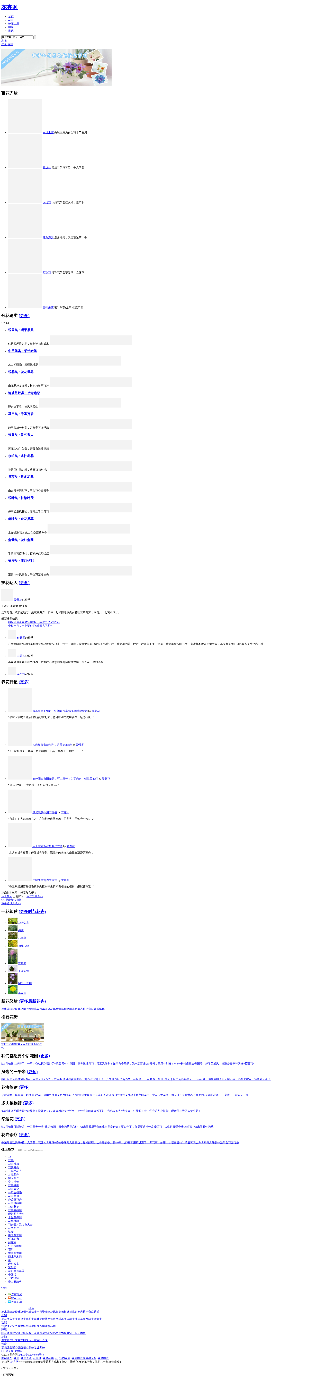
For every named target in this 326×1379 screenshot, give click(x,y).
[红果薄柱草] (81, 343)
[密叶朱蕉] (25, 307)
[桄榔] (54, 511)
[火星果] (54, 490)
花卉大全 (13, 1188)
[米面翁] (80, 364)
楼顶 (20, 1333)
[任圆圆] (12, 637)
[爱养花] (7, 599)
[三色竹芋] (127, 385)
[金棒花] (90, 469)
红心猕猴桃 (15, 1246)
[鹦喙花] (118, 427)
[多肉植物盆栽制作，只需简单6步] (20, 744)
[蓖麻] (72, 511)
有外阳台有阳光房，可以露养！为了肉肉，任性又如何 (65, 778)
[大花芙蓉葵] (72, 469)
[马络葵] (118, 553)
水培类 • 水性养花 (21, 456)
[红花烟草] (109, 385)
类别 (4, 1315)
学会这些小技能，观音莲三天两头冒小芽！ (175, 1110)
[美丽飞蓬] (100, 385)
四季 (26, 1340)
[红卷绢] (125, 532)
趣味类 (5, 1318)
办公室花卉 (15, 1199)
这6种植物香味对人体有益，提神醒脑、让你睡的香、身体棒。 (86, 1142)
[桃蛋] (90, 553)
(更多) (24, 315)
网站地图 (6, 1358)
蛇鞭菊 (22, 963)
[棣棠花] (109, 427)
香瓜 (96, 1009)
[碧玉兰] (127, 574)
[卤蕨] (12, 930)
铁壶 (11, 1231)
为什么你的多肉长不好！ (92, 1110)
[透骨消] (107, 364)
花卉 (11, 20)
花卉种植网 (15, 1203)
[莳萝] (90, 448)
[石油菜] (98, 364)
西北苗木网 (15, 1256)
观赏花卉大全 (16, 1213)
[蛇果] (109, 490)
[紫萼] (63, 469)
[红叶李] (109, 343)
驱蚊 (47, 1326)
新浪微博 (16, 899)
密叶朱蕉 (48, 307)
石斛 (11, 1249)
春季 (4, 1340)
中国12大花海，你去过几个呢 (169, 1095)
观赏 (4, 1326)
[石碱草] (12, 938)
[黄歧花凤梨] (63, 574)
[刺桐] (70, 532)
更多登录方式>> (11, 903)
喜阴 (45, 1340)
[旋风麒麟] (52, 532)
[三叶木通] (63, 490)
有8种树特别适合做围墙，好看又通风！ (198, 1063)
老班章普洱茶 (16, 1271)
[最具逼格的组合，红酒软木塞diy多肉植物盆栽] (20, 710)
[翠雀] (72, 448)
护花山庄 (13, 23)
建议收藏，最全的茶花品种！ (62, 1126)
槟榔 (102, 1009)
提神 (36, 1326)
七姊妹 (30, 1009)
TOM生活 (14, 1278)
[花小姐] (12, 674)
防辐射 (30, 1326)
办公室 (49, 1333)
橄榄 (69, 1009)
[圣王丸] (98, 532)
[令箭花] (72, 385)
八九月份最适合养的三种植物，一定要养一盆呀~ (135, 1079)
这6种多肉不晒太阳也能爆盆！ (19, 1110)
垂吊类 (62, 1318)
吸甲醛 (22, 1326)
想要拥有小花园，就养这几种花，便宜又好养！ (84, 1063)
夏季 (9, 1340)
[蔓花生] (12, 993)
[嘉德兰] (72, 574)
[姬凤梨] (90, 511)
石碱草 (22, 938)
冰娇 (74, 1009)
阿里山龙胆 (25, 983)
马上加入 (6, 896)
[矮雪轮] (63, 448)
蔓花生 (22, 993)
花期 (4, 1336)
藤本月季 (39, 1009)
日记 (11, 30)
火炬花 (47, 202)
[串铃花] (81, 427)
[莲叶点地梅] (43, 406)
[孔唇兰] (81, 448)
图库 (11, 27)
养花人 (21, 655)
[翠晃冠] (107, 532)
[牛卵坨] (90, 490)
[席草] (52, 364)
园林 (83, 1333)
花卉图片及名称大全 (20, 1224)
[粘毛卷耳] (43, 364)
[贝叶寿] (81, 553)
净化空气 (12, 1326)
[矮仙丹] (54, 343)
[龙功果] (100, 490)
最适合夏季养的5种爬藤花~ (238, 1063)
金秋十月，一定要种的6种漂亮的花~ (30, 625)
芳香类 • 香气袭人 (21, 435)
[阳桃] (127, 490)
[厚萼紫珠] (90, 343)
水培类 (90, 1318)
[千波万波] (12, 971)
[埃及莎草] (100, 469)
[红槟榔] (118, 343)
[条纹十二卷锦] (61, 532)
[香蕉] (72, 490)
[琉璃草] (107, 406)
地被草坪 (80, 1318)
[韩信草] (80, 406)
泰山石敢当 (15, 1281)
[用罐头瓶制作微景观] (20, 880)
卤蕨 (21, 930)
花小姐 (21, 674)
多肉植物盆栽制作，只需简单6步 (52, 744)
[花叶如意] (12, 922)
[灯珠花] (25, 272)
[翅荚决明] (12, 945)
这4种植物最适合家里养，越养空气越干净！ (79, 1079)
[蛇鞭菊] (12, 963)
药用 (53, 1326)
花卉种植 (13, 1163)
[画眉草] (116, 406)
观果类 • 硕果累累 (21, 330)
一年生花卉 (15, 1171)
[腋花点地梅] (100, 553)
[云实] (127, 511)
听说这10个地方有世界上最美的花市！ (129, 1095)
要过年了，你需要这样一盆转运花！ (143, 1126)
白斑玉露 (48, 132)
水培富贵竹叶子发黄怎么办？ (186, 1142)
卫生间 (76, 1333)
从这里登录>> (34, 896)
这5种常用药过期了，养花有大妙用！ (146, 1142)
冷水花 (5, 1009)
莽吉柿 (81, 1009)
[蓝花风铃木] (118, 511)
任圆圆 (21, 637)
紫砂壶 (12, 1267)
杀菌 (42, 1326)
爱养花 (18, 599)
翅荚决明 (23, 945)
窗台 (9, 1333)
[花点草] (98, 406)
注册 (10, 44)
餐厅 (26, 1333)
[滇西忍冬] (118, 385)
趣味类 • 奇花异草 (21, 519)
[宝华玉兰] (100, 448)
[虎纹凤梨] (127, 343)
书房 (64, 1333)
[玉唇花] (81, 469)
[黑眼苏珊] (100, 427)
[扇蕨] (88, 532)
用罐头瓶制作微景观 (45, 880)
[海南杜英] (109, 511)
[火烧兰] (100, 574)
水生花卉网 (15, 1217)
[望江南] (70, 406)
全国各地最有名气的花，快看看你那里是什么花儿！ (74, 1095)
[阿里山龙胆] (81, 511)
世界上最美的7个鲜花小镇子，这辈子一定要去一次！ (219, 1095)
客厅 (31, 1333)
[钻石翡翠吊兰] (54, 427)
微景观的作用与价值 (45, 812)
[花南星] (54, 469)
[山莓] (81, 490)
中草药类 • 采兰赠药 (22, 351)
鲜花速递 (13, 1238)
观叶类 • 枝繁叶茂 (21, 498)
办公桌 (57, 1333)
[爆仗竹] (72, 427)
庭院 (15, 1333)
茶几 (36, 1333)
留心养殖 (17, 1347)
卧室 (69, 1333)
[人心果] (72, 343)
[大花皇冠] (90, 385)
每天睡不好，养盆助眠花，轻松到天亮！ (246, 1079)
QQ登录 (6, 899)
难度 (4, 1343)
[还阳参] (70, 364)
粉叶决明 (20, 1009)
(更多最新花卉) (32, 1001)
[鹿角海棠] (25, 237)
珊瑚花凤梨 (51, 1009)
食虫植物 (13, 1181)
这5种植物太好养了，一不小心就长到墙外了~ (28, 1063)
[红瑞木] (100, 343)
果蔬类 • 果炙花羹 (21, 477)
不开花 (33, 1340)
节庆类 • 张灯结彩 (21, 561)
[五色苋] (63, 385)
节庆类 (54, 1318)
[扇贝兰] (127, 469)
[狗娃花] (61, 406)
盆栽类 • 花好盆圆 (21, 540)
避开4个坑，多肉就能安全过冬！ (57, 1110)
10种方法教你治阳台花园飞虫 (221, 1142)
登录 (4, 44)
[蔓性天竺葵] (63, 553)
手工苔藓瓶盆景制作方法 (47, 846)
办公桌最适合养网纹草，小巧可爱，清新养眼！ (193, 1079)
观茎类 (46, 1318)
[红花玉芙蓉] (127, 553)
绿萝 (12, 1009)
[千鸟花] (118, 574)
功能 (4, 1322)
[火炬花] (25, 202)
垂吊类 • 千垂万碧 (21, 414)
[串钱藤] (63, 427)
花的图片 (13, 1228)
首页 (11, 16)
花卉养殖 (13, 1196)
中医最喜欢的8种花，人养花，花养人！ (25, 1142)
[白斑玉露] (25, 132)
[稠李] (118, 448)
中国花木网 (15, 1235)
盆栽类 (98, 1318)
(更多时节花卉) (32, 911)
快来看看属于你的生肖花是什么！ (100, 1126)
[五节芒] (81, 385)
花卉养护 (13, 1206)
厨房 (42, 1333)
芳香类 (14, 1318)
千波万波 (23, 971)
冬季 (20, 1340)
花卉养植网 (15, 1210)
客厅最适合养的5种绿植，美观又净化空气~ (34, 622)
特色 (31, 1308)
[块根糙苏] (54, 448)
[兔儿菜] (54, 385)
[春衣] (79, 532)
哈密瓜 (90, 1009)
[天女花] (109, 448)
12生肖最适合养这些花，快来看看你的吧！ (190, 1126)
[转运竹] (25, 167)
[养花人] (12, 655)
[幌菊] (54, 574)
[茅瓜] (89, 364)
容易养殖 (6, 1347)
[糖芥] (61, 364)
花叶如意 (23, 922)
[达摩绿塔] (63, 511)
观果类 (22, 1318)
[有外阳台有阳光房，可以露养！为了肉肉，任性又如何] (20, 778)
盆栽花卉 (13, 1174)
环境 (4, 1329)
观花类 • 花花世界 (21, 372)
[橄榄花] (90, 427)
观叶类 (38, 1318)
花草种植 (13, 1221)
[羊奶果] (118, 490)
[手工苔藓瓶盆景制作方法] (20, 846)
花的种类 (13, 1167)
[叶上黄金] (109, 574)
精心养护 (28, 1347)
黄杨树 (62, 1009)
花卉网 (9, 7)
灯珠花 (47, 272)
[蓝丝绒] (72, 553)
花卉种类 (13, 1185)
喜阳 (39, 1340)
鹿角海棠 (48, 237)
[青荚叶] (109, 553)
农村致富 (13, 1263)
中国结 (12, 1274)
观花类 (30, 1318)
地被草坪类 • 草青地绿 (24, 393)
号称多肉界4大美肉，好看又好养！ (128, 1110)
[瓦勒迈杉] (100, 511)
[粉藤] (81, 574)
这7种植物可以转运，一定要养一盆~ (23, 1126)
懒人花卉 (13, 1178)
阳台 (4, 1333)
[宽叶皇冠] (118, 469)
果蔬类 (71, 1318)
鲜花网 (12, 1242)
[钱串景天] (127, 427)
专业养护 (39, 1347)
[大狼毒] (89, 406)
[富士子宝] (116, 532)
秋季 (15, 1340)
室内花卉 (64, 1358)
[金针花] (116, 364)
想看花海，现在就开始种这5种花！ (22, 1095)
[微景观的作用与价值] (20, 812)
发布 (4, 40)
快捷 (4, 1288)
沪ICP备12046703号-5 (31, 1354)
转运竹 (47, 167)
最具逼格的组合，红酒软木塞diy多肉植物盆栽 (60, 710)
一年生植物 (15, 1192)
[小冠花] (52, 406)
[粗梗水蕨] (109, 469)
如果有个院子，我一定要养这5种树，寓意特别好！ (143, 1063)
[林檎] (63, 343)
